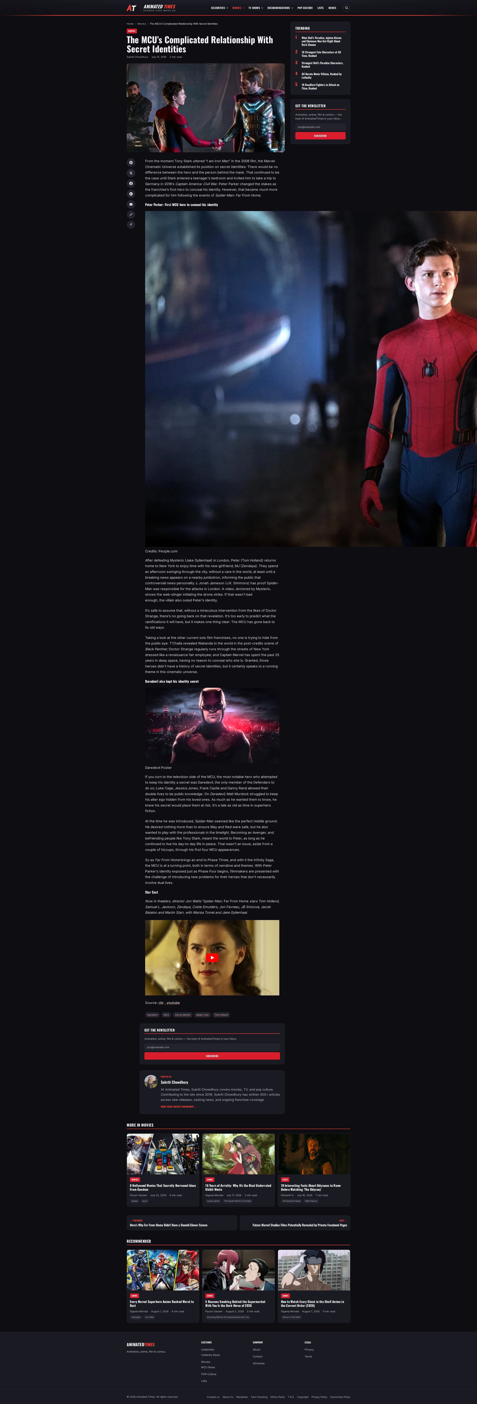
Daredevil (152, 1014)
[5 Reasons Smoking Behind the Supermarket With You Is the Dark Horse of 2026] (238, 1270)
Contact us (213, 1396)
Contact (258, 1356)
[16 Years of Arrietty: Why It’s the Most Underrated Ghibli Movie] (238, 1154)
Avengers (136, 1317)
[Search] (346, 8)
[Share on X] (131, 173)
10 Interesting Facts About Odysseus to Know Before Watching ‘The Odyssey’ (311, 1187)
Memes (332, 8)
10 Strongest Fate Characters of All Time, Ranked (321, 53)
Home (130, 23)
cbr (161, 1003)
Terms (308, 1356)
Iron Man (149, 1317)
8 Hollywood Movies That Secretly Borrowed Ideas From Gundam (163, 1187)
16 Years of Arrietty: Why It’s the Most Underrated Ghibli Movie (238, 1187)
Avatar (135, 1201)
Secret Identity (182, 1014)
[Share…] (131, 225)
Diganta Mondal (214, 1195)
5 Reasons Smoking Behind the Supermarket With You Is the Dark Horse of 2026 (235, 1303)
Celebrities (218, 8)
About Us (227, 1396)
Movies (237, 8)
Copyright (303, 1396)
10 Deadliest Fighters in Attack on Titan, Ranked (320, 86)
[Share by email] (131, 204)
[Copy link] (131, 214)
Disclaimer (242, 1396)
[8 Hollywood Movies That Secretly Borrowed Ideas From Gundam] (163, 1154)
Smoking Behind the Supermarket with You (228, 1317)
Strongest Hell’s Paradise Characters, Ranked (322, 64)
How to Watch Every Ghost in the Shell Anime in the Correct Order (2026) (312, 1303)
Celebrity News (210, 1354)
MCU (166, 1014)
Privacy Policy (319, 1396)
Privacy (309, 1349)
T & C (291, 1396)
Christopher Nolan (292, 1201)
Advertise (259, 1363)
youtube (173, 1003)
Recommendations (279, 8)
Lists (321, 8)
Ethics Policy (278, 1396)
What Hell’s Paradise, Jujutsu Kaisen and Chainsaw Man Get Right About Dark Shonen (321, 41)
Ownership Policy (340, 1396)
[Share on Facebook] (131, 183)
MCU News (208, 1367)
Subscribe (212, 1056)
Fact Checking (259, 1396)
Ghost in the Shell (291, 1317)
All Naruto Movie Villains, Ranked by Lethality (322, 75)
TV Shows (254, 8)
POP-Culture (305, 8)
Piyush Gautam (138, 1195)
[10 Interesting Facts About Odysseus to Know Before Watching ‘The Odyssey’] (314, 1154)
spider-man (202, 1014)
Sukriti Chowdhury (137, 56)
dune (144, 1201)
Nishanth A (287, 1195)
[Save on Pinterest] (131, 162)
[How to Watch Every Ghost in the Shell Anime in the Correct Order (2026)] (314, 1270)
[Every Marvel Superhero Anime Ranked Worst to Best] (163, 1270)
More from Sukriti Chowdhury (179, 1106)
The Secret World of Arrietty (237, 1201)
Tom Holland (221, 1014)
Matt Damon (311, 1201)
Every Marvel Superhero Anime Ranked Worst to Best (162, 1303)
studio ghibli (213, 1201)
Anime (210, 1179)
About (256, 1349)
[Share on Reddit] (131, 194)
